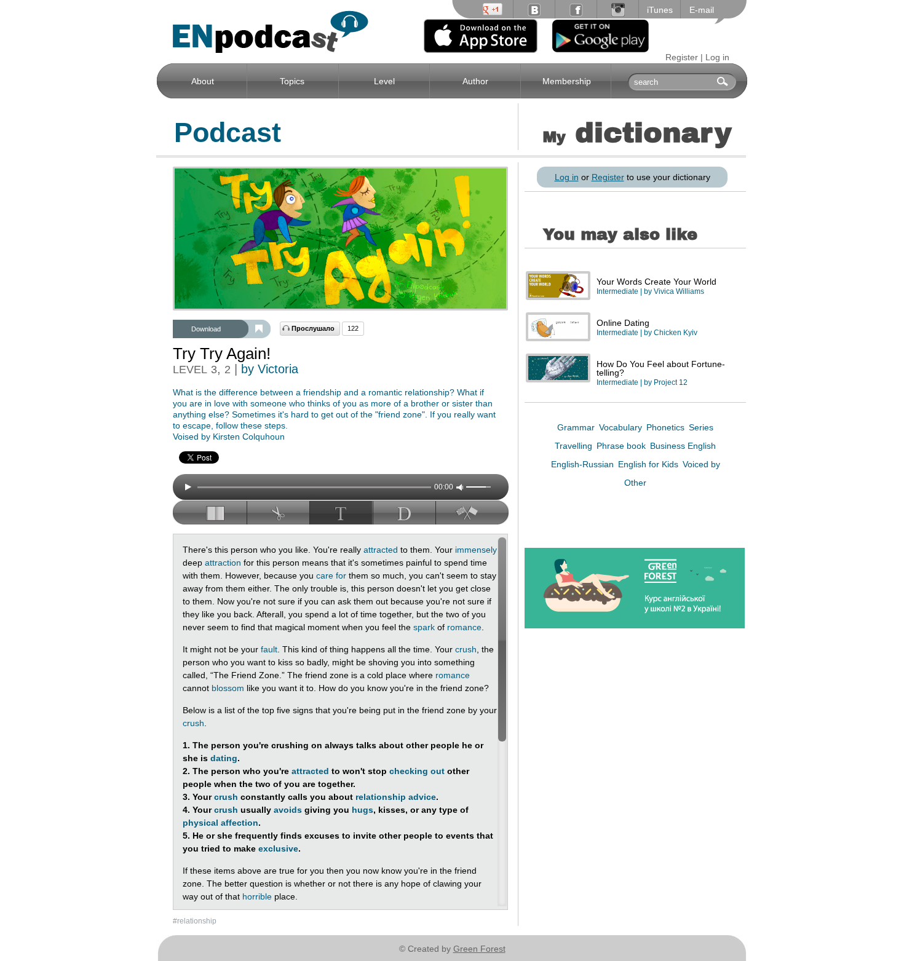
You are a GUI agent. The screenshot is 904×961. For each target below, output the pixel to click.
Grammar (577, 427)
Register (681, 57)
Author (475, 81)
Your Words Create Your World (656, 282)
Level (384, 81)
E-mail (701, 10)
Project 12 (671, 382)
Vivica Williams (679, 291)
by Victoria (269, 369)
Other (635, 483)
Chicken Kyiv (675, 332)
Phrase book (622, 446)
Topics (292, 81)
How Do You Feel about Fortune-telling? (661, 368)
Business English (683, 446)
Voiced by (701, 464)
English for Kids (649, 464)
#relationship (194, 921)
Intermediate (617, 291)
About (202, 81)
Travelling (575, 446)
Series (701, 427)
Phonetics (666, 427)
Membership (566, 81)
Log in (717, 57)
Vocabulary (621, 427)
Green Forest (479, 949)
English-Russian (583, 464)
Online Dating (623, 323)
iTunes (660, 10)
